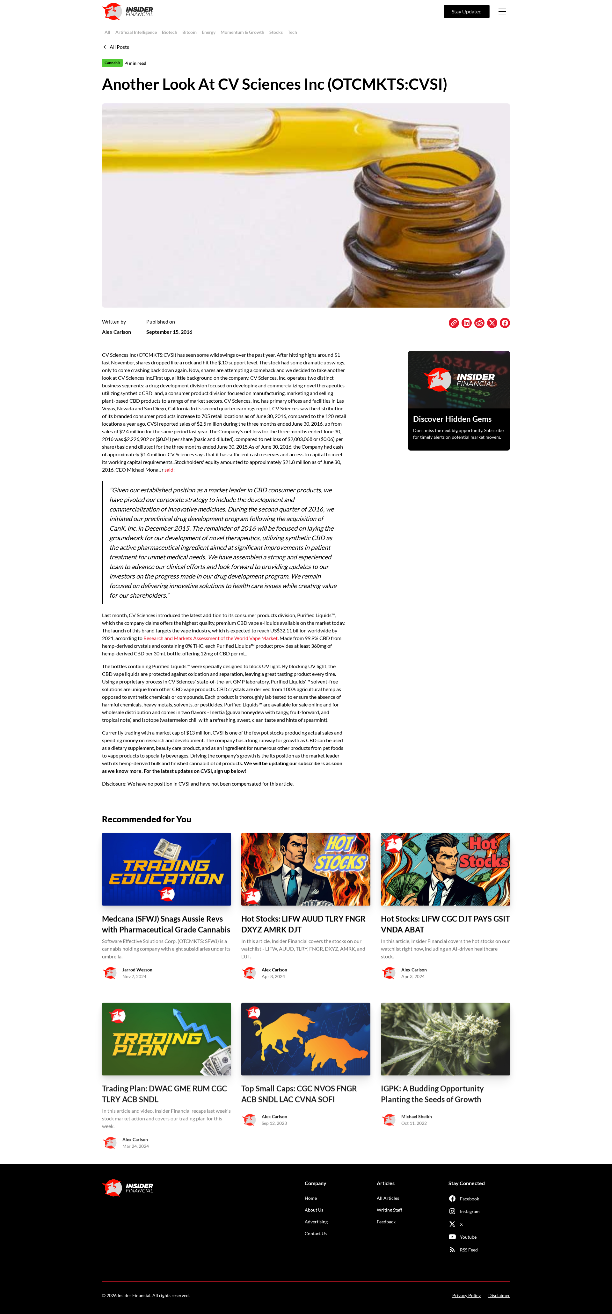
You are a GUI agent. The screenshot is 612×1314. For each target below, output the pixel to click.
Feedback (386, 1221)
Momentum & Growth (242, 32)
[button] (502, 11)
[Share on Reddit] (479, 323)
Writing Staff (389, 1210)
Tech (292, 32)
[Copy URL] (454, 323)
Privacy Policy (466, 1295)
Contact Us (316, 1233)
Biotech (169, 32)
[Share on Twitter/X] (492, 323)
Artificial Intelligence (136, 32)
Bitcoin (189, 32)
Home (311, 1198)
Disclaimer (499, 1295)
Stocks (276, 32)
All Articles (388, 1198)
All (107, 32)
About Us (314, 1210)
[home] (127, 11)
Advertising (316, 1221)
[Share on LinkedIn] (467, 323)
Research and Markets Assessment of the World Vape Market (210, 638)
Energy (208, 32)
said (168, 470)
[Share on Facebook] (505, 323)
